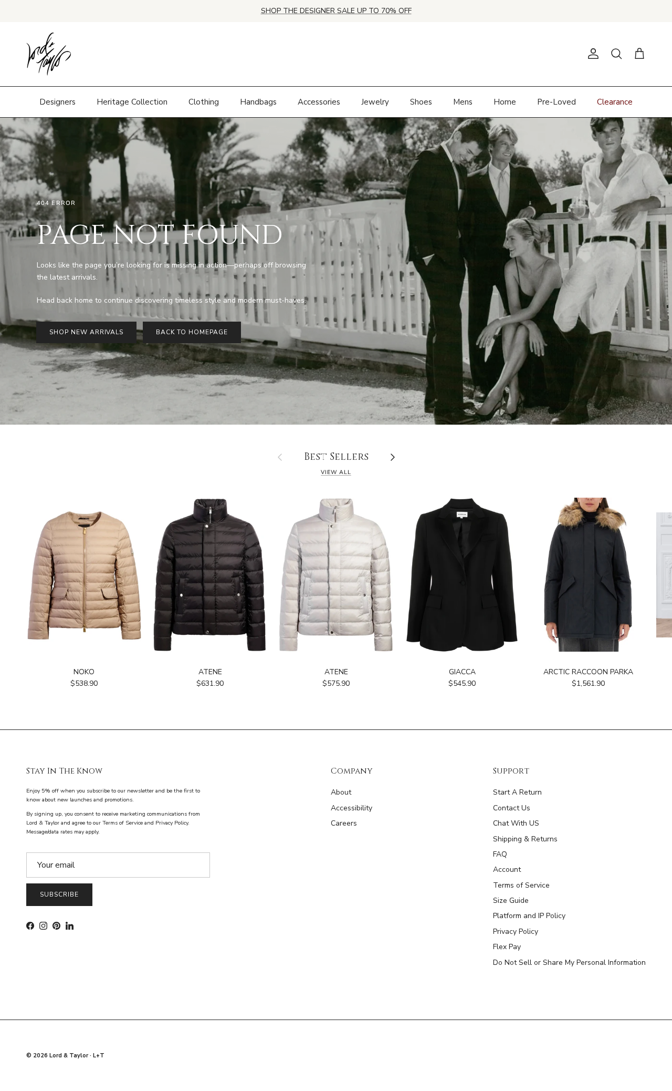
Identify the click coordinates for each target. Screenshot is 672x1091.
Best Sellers (336, 457)
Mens (462, 101)
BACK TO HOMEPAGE (191, 332)
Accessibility (351, 808)
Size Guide (511, 900)
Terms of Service (521, 885)
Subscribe (59, 894)
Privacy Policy (515, 931)
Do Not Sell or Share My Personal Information (569, 963)
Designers (57, 101)
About (341, 792)
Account (507, 869)
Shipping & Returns (525, 839)
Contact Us (511, 808)
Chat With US (516, 823)
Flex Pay (507, 947)
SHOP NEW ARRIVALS (86, 332)
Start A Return (517, 792)
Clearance (615, 101)
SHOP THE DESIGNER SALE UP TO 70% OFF (336, 11)
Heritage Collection (132, 101)
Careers (344, 823)
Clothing (203, 101)
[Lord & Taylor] (48, 54)
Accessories (319, 101)
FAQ (500, 854)
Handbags (258, 101)
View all (336, 472)
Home (505, 101)
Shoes (421, 101)
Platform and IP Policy (529, 916)
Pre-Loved (556, 101)
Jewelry (375, 101)
